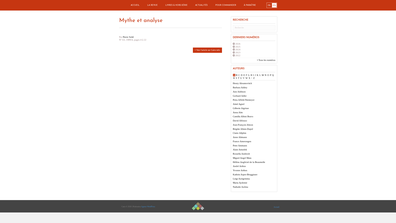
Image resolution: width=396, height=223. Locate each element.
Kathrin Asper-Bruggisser (245, 174)
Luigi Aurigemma (241, 178)
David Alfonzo (240, 120)
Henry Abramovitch (242, 83)
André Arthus (239, 166)
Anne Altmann (240, 137)
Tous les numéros (266, 60)
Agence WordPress (148, 207)
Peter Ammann (240, 145)
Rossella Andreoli (241, 154)
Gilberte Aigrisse (241, 108)
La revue (152, 5)
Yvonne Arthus (240, 170)
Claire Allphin (239, 133)
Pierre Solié (128, 37)
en (274, 5)
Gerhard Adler (240, 96)
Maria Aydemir (240, 182)
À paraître (250, 5)
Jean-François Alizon (243, 125)
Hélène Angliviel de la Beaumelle (249, 162)
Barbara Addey (240, 87)
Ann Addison (239, 91)
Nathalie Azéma (240, 187)
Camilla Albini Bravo (243, 116)
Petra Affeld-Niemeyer (243, 100)
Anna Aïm (238, 112)
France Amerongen (242, 141)
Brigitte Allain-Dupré (243, 129)
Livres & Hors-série (176, 5)
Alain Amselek (240, 149)
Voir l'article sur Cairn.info (208, 50)
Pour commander (225, 5)
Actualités (201, 5)
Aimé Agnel (238, 104)
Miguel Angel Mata (242, 158)
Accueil (135, 5)
